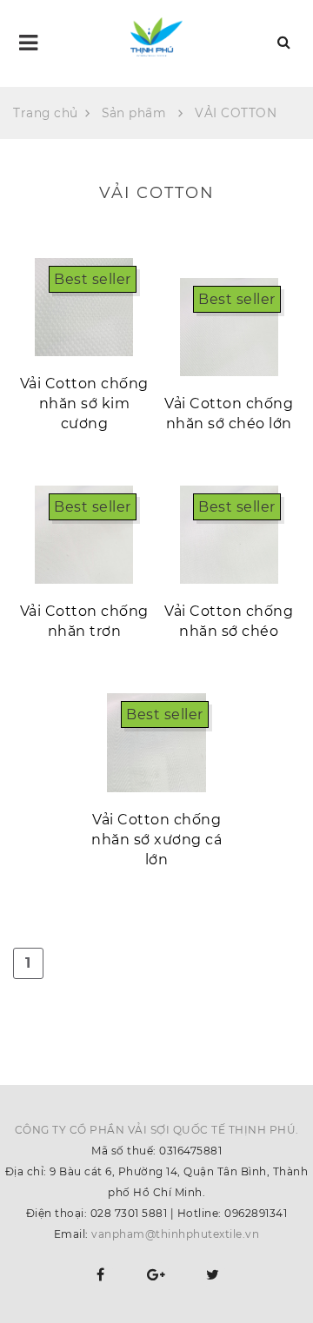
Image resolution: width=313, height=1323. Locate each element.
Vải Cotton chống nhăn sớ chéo (228, 621)
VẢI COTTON (235, 113)
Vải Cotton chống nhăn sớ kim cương (84, 403)
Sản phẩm (134, 113)
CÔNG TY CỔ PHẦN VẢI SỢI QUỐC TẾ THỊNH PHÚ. (157, 1129)
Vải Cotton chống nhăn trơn (84, 621)
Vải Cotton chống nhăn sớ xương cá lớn (156, 839)
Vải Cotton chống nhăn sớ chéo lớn (228, 413)
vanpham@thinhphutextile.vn (175, 1233)
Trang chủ (45, 113)
